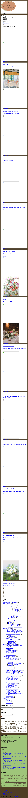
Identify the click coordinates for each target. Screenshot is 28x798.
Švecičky (19, 731)
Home (4, 13)
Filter (2, 709)
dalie (7, 699)
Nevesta (8, 604)
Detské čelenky (11, 642)
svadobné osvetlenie (13, 659)
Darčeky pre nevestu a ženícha (13, 632)
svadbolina (14, 728)
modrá (6, 724)
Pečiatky (8, 649)
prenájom (6, 726)
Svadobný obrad (9, 677)
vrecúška (15, 729)
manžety (2, 724)
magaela (22, 723)
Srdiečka (10, 635)
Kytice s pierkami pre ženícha (10, 602)
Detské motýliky (12, 643)
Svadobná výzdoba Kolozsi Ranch (13, 673)
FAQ (4, 793)
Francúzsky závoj (17, 609)
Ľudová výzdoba (9, 696)
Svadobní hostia (7, 628)
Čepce (9, 660)
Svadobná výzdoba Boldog (12, 671)
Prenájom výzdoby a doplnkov (12, 658)
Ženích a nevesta (7, 603)
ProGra (9, 726)
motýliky (14, 724)
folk (21, 721)
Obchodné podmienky (8, 792)
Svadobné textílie (10, 653)
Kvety (4, 698)
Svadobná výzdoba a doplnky (10, 644)
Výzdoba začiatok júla (11, 692)
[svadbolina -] (8, 11)
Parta (12, 615)
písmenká (22, 726)
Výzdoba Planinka (10, 686)
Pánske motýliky (14, 625)
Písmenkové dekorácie (11, 650)
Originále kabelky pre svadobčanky (14, 631)
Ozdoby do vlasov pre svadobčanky (14, 630)
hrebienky (4, 723)
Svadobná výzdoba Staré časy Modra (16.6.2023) (14, 756)
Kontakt (5, 791)
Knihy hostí (8, 638)
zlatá (1, 731)
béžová (9, 721)
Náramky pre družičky (11, 637)
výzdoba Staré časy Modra (12, 687)
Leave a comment (7, 754)
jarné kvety (8, 700)
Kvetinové (16, 610)
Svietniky (10, 665)
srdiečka (7, 728)
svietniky (8, 646)
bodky (5, 721)
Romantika (16, 611)
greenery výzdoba (10, 667)
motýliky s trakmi (20, 724)
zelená (24, 730)
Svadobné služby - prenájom (9, 656)
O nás (4, 14)
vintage (12, 783)
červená (11, 731)
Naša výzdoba (6, 790)
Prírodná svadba (9, 694)
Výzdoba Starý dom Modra (12, 689)
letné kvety (8, 701)
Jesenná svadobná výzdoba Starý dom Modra (13, 753)
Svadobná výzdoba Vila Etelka (13, 676)
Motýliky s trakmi (15, 624)
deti (16, 721)
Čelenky (13, 607)
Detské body (11, 641)
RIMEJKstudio (18, 796)
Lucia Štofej (17, 723)
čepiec (8, 731)
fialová (19, 721)
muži (25, 724)
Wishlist (5, 794)
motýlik (9, 724)
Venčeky (13, 617)
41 (3, 596)
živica (25, 731)
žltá (1, 732)
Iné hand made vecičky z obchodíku (14, 645)
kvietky (12, 723)
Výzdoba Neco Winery (11, 684)
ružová (2, 728)
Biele (15, 608)
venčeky (9, 783)
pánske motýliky (14, 726)
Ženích (7, 621)
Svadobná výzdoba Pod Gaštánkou (14, 675)
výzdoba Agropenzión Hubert (12, 678)
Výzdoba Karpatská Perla (12, 683)
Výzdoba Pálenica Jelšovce (12, 685)
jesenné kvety (9, 703)
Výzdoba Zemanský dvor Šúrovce (13, 693)
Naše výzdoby (6, 666)
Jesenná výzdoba (10, 669)
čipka (15, 731)
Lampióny (10, 662)
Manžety (10, 622)
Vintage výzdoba (9, 697)
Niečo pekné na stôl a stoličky (15, 663)
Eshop (4, 16)
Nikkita (2, 726)
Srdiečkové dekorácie (11, 651)
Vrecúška (10, 636)
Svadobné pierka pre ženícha (15, 627)
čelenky (4, 731)
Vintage (15, 613)
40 (3, 595)
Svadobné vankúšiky (10, 655)
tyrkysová (6, 783)
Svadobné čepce (12, 620)
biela (2, 721)
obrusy (7, 657)
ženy (22, 731)
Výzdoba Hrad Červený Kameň (13, 680)
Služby (4, 17)
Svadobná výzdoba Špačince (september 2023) (14, 760)
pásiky (18, 726)
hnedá (24, 721)
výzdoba (20, 730)
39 (3, 593)
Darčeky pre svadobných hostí (13, 634)
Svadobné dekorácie (13, 664)
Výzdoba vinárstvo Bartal (11, 690)
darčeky (13, 721)
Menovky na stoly (10, 648)
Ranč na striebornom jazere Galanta (14, 670)
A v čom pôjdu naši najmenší (12, 639)
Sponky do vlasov (15, 616)
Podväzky (10, 618)
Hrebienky (13, 614)
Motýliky (10, 623)
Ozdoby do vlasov (12, 605)
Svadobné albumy (10, 652)
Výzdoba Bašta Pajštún (11, 679)
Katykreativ (8, 723)
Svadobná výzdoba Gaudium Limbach (14, 672)
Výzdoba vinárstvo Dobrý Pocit (13, 691)
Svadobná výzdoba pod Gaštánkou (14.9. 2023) (14, 763)
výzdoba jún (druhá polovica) (12, 682)
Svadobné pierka (9, 629)
